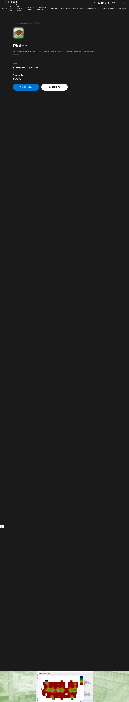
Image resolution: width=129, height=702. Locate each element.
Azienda (104, 8)
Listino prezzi (20, 68)
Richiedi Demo (26, 87)
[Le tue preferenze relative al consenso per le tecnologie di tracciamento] (2, 526)
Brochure (34, 68)
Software (24, 23)
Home (18, 23)
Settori (81, 8)
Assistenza (90, 8)
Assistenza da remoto (89, 3)
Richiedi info (54, 87)
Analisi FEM (32, 23)
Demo (74, 8)
